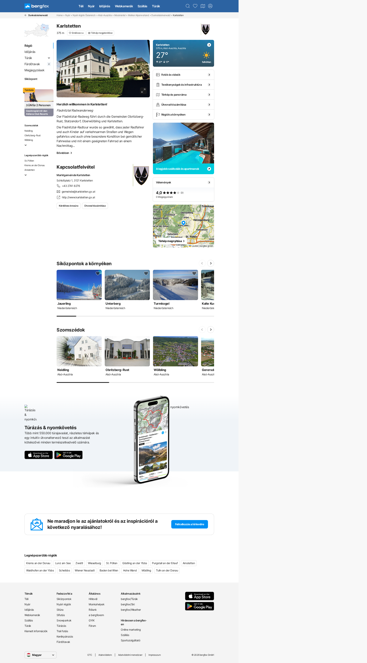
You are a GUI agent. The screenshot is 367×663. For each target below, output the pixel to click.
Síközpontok (64, 599)
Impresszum (155, 654)
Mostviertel (120, 15)
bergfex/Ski (128, 604)
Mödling (146, 570)
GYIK (91, 620)
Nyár (91, 6)
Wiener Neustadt (85, 570)
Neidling (28, 130)
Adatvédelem (105, 654)
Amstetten (29, 169)
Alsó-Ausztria (105, 15)
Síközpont (30, 78)
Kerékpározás (65, 636)
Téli (81, 6)
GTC (89, 654)
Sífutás (61, 615)
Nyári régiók (64, 604)
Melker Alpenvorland (138, 15)
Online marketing (131, 629)
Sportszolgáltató (130, 640)
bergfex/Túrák (129, 599)
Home (60, 15)
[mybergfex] (210, 6)
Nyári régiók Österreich (84, 15)
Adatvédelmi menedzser (130, 654)
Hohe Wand (130, 570)
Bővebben (63, 152)
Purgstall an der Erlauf (165, 563)
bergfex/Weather (131, 609)
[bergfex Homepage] (36, 6)
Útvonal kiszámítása (95, 205)
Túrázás (61, 625)
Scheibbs (64, 570)
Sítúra (60, 609)
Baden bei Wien (109, 570)
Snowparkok (64, 620)
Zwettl (79, 563)
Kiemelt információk (35, 631)
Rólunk (93, 609)
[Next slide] (210, 263)
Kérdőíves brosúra (68, 205)
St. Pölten (29, 160)
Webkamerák (124, 6)
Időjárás (104, 6)
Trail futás (62, 631)
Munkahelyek (97, 604)
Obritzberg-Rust (32, 135)
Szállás (142, 6)
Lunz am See (63, 563)
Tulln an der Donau (167, 570)
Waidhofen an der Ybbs (40, 570)
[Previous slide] (202, 263)
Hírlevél (93, 599)
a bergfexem (96, 615)
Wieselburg (94, 563)
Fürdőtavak (63, 641)
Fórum (92, 625)
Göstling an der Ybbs (134, 563)
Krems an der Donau (34, 165)
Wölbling (28, 140)
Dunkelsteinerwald (160, 15)
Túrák (156, 6)
